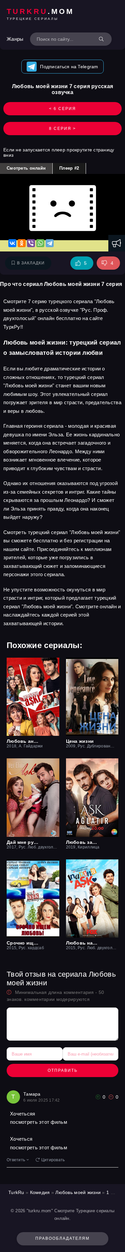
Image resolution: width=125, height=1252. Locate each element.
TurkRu (16, 1192)
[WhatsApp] (40, 243)
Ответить (16, 1160)
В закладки (31, 263)
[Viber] (31, 243)
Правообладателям (62, 1238)
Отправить (63, 1070)
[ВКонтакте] (12, 243)
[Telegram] (50, 243)
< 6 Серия (62, 108)
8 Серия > (62, 128)
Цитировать (53, 1160)
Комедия (40, 1192)
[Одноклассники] (22, 243)
